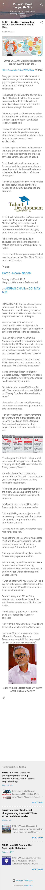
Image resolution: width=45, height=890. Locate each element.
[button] (41, 23)
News (16, 273)
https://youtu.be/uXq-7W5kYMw (18, 70)
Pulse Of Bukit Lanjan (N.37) (22, 5)
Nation (26, 273)
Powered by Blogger (24, 880)
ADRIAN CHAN (15, 288)
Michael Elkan (28, 885)
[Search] (41, 5)
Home (6, 273)
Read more (37, 803)
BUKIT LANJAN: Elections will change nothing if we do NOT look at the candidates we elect (19, 813)
